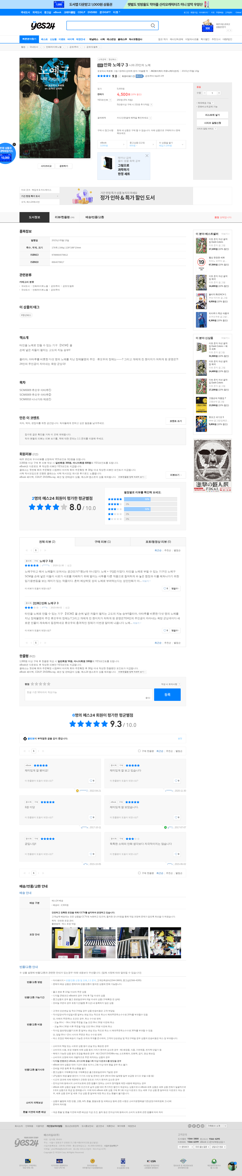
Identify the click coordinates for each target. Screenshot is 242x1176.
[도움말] (110, 100)
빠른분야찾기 (29, 39)
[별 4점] (36, 684)
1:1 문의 (92, 980)
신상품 (53, 39)
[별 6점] (40, 684)
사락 (102, 39)
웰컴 (23, 47)
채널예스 (93, 39)
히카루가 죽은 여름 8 (219, 313)
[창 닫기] (146, 156)
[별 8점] (44, 684)
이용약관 (40, 1126)
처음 (26, 550)
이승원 (142, 71)
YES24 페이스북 (194, 1126)
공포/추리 (73, 47)
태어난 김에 (124, 166)
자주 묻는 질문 (202, 1147)
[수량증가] (219, 93)
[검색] (153, 25)
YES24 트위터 (198, 1126)
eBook (103, 144)
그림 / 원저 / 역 (122, 71)
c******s (45, 565)
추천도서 (216, 39)
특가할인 (205, 39)
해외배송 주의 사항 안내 (212, 103)
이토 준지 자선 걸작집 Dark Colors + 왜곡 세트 (218, 346)
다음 (40, 550)
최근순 (158, 550)
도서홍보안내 (87, 1126)
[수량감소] (204, 93)
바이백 (70, 39)
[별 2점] (32, 684)
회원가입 (194, 12)
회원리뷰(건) (128, 76)
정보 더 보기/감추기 (119, 76)
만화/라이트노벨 (53, 47)
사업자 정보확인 (110, 1146)
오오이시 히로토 (105, 71)
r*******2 (84, 790)
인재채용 (29, 1126)
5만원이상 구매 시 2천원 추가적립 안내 (151, 104)
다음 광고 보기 (230, 30)
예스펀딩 (111, 39)
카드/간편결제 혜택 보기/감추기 (150, 118)
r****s (44, 607)
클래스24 (122, 39)
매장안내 (80, 39)
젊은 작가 (163, 39)
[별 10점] (48, 684)
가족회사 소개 (216, 1126)
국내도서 (34, 47)
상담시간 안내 (218, 1147)
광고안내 (100, 1126)
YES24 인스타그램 (202, 1126)
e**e (85, 864)
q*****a (84, 827)
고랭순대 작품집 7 (217, 398)
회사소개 (18, 1126)
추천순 (167, 550)
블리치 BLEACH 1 (217, 294)
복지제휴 (121, 1126)
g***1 (170, 827)
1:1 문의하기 (185, 1147)
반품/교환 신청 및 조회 (76, 980)
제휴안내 (110, 1126)
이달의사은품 (192, 39)
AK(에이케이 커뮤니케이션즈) (165, 71)
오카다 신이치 (126, 71)
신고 (69, 565)
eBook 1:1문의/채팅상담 (211, 1142)
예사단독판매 (176, 39)
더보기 (224, 234)
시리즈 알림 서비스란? (215, 128)
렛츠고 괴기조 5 (216, 417)
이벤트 (62, 39)
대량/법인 (227, 39)
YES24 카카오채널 (190, 1126)
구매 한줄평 (147, 751)
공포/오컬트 (92, 47)
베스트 (44, 39)
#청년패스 (26, 315)
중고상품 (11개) (136, 144)
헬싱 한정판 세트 (217, 257)
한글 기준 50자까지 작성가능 (42, 692)
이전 (31, 550)
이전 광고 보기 (227, 30)
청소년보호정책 (72, 1126)
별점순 (177, 550)
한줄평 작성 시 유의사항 (179, 684)
